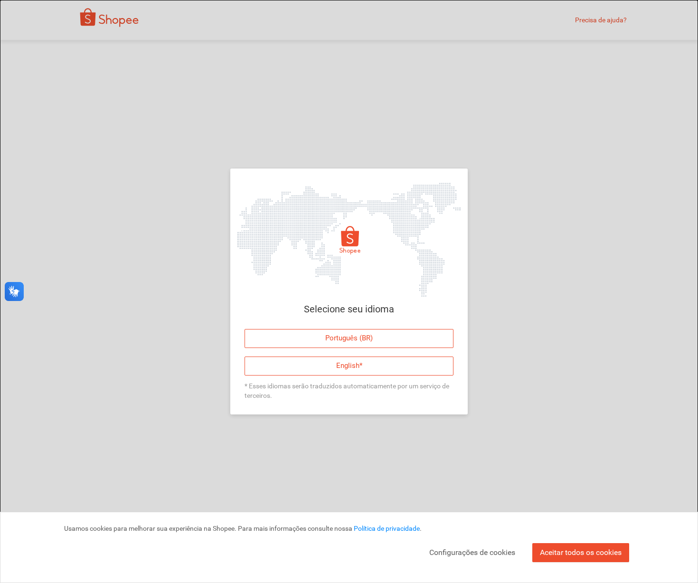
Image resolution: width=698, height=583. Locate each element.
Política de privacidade (387, 528)
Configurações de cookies (472, 552)
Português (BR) (349, 338)
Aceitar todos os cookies (581, 552)
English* (349, 365)
